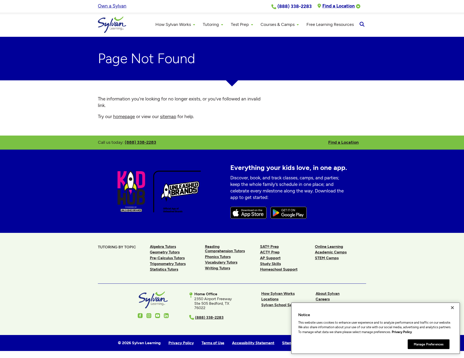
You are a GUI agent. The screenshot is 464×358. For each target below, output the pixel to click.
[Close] (452, 307)
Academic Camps (331, 252)
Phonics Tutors (218, 256)
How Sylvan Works (278, 293)
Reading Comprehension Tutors (225, 248)
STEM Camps (327, 258)
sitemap (168, 116)
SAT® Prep (269, 246)
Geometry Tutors (165, 252)
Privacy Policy (402, 332)
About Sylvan (328, 293)
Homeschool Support (278, 269)
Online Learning (329, 246)
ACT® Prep (270, 252)
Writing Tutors (217, 268)
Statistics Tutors (164, 269)
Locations (269, 299)
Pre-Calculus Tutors (167, 258)
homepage (124, 116)
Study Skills (270, 263)
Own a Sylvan (112, 6)
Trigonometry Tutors (168, 263)
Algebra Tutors (163, 246)
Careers (323, 299)
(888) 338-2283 (140, 142)
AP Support (270, 258)
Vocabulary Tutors (221, 262)
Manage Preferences (428, 344)
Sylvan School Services (282, 305)
